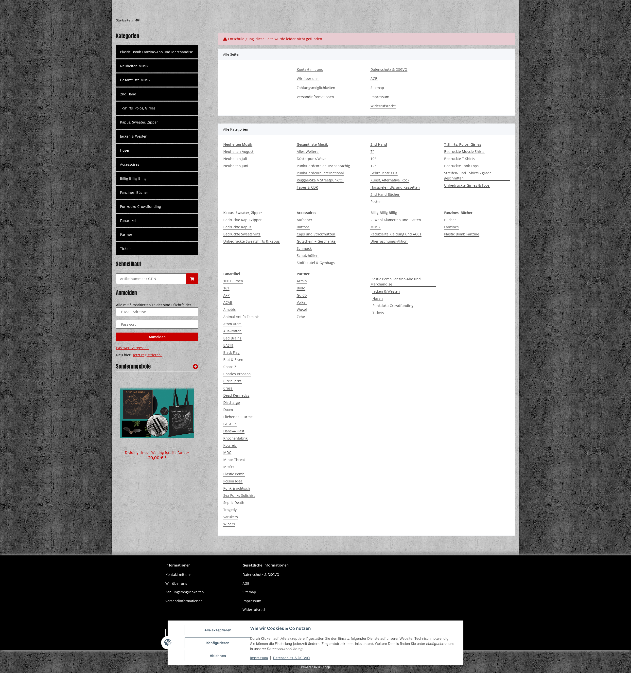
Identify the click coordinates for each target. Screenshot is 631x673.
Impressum (379, 96)
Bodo (301, 288)
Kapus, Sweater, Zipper (139, 122)
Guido (302, 295)
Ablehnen (218, 656)
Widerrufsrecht (383, 106)
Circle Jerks (232, 381)
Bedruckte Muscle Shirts (464, 151)
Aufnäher (304, 219)
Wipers (229, 524)
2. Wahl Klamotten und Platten (395, 219)
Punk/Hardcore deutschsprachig (323, 165)
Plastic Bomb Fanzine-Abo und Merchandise (395, 281)
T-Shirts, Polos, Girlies (138, 108)
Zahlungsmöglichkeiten (316, 87)
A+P (226, 295)
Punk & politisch (236, 488)
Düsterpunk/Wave (311, 158)
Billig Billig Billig (133, 178)
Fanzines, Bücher (134, 192)
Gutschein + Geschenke (316, 241)
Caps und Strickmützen (316, 234)
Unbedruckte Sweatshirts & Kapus (251, 241)
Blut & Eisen (233, 359)
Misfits (228, 466)
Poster (375, 201)
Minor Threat (234, 459)
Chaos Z (229, 366)
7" (372, 151)
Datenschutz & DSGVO (388, 69)
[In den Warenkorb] (192, 278)
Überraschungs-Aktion (388, 241)
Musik (375, 227)
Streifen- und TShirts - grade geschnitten (467, 175)
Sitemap (377, 87)
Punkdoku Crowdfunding (392, 305)
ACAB (227, 302)
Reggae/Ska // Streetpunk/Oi (320, 180)
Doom (228, 409)
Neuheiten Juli (235, 158)
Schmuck (304, 248)
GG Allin (230, 424)
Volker (302, 302)
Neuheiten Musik (134, 66)
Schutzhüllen (307, 255)
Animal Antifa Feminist (242, 316)
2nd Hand (128, 94)
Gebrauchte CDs (383, 173)
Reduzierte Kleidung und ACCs (395, 234)
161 (226, 288)
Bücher (450, 219)
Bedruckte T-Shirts (459, 158)
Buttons (303, 227)
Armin (302, 281)
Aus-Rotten (232, 331)
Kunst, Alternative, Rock (389, 180)
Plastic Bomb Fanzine (461, 234)
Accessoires (129, 164)
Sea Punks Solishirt (239, 495)
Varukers (230, 516)
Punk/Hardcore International (320, 173)
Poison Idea (232, 481)
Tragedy (230, 509)
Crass (227, 388)
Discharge (231, 402)
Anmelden (157, 337)
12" (373, 165)
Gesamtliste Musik (135, 80)
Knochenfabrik (235, 438)
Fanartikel (128, 220)
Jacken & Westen (386, 291)
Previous (128, 421)
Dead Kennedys (236, 395)
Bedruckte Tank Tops (461, 165)
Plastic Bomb (234, 474)
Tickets (378, 312)
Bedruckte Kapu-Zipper (242, 219)
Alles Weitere (307, 151)
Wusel (302, 309)
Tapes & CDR (307, 187)
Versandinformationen (315, 96)
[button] (157, 66)
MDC (227, 452)
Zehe (301, 316)
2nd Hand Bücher (385, 194)
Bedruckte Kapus (237, 227)
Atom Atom (232, 323)
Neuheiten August (238, 151)
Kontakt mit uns (310, 69)
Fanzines (451, 227)
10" (373, 158)
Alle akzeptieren (217, 630)
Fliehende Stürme (238, 416)
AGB (373, 78)
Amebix (229, 309)
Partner (126, 234)
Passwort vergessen (132, 347)
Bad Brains (232, 338)
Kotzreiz (230, 445)
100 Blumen (233, 281)
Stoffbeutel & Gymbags (316, 262)
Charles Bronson (237, 374)
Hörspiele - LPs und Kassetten (395, 187)
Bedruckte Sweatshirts (241, 234)
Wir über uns (307, 78)
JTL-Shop (324, 667)
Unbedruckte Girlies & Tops (467, 185)
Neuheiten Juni (235, 165)
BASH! (228, 345)
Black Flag (231, 352)
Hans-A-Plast (233, 431)
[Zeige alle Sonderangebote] (195, 366)
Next (186, 421)
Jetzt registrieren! (147, 355)
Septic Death (233, 502)
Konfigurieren (217, 643)
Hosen (377, 298)
